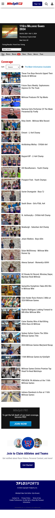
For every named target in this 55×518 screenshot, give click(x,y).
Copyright (25, 488)
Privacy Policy (25, 498)
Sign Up (37, 4)
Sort (2, 67)
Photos (30, 54)
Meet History (7, 49)
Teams (41, 54)
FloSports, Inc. (33, 488)
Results (8, 54)
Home (3, 54)
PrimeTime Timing (19, 45)
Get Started (27, 465)
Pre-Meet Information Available (38, 67)
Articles (36, 54)
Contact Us (15, 498)
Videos (24, 54)
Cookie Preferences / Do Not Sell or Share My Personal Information (26, 501)
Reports (16, 54)
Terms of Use (37, 498)
